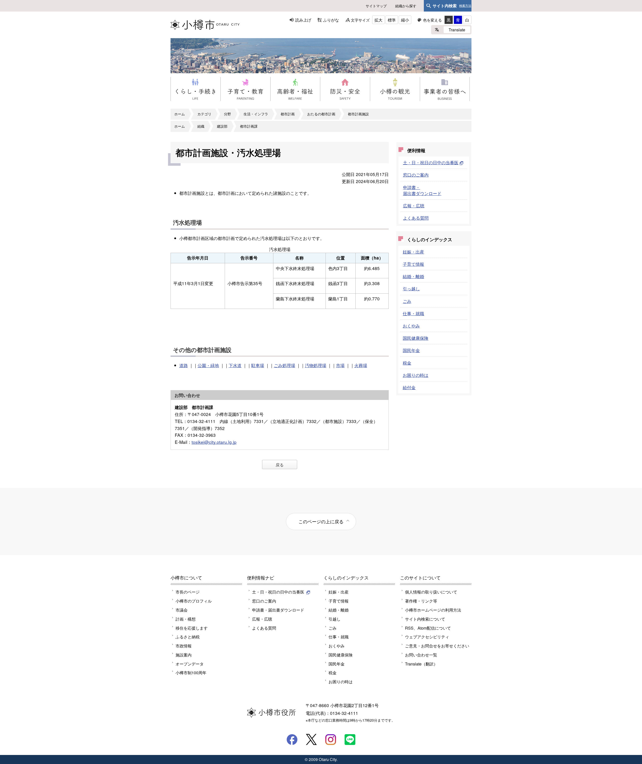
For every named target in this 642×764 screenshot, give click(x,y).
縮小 (405, 20)
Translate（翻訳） (421, 664)
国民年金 (411, 350)
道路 (183, 365)
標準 (392, 20)
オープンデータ (190, 664)
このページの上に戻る (321, 521)
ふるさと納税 (188, 637)
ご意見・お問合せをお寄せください (437, 646)
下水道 (235, 365)
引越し (335, 619)
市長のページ (188, 592)
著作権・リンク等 (421, 601)
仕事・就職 (413, 313)
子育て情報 (413, 264)
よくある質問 (416, 218)
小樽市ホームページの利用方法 (433, 610)
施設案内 (184, 655)
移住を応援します (192, 628)
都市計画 (288, 113)
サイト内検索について (425, 619)
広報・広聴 (413, 205)
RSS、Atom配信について (428, 628)
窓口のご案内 (416, 175)
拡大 (378, 20)
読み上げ (303, 20)
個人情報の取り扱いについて (431, 592)
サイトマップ (376, 5)
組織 (200, 126)
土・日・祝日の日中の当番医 (430, 162)
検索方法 (465, 5)
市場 (340, 365)
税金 (407, 363)
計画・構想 (186, 619)
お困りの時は (415, 375)
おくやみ (411, 325)
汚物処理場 (315, 365)
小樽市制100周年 (191, 672)
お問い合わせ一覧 (421, 655)
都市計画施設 (358, 113)
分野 (227, 113)
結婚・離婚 (413, 276)
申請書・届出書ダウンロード (422, 190)
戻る (280, 465)
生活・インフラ (256, 113)
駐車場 (257, 365)
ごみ (407, 301)
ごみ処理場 (284, 365)
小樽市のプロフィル (194, 601)
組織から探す (405, 5)
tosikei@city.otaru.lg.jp (214, 442)
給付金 (409, 387)
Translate (457, 30)
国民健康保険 (415, 338)
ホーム (179, 113)
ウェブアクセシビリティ (427, 637)
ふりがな (331, 20)
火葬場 (360, 365)
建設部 (222, 126)
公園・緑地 (208, 365)
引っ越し (411, 288)
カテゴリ (204, 113)
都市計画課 (249, 126)
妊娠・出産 (413, 251)
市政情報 (184, 646)
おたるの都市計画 (321, 113)
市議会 (182, 610)
